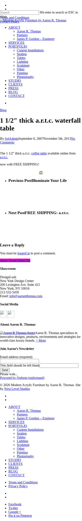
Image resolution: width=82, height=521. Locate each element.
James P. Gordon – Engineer (35, 418)
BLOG (13, 471)
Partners (22, 414)
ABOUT (14, 407)
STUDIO (14, 460)
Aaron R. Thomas (29, 410)
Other (20, 448)
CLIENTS (15, 464)
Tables (21, 437)
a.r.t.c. (4, 157)
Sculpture (23, 445)
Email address (16, 357)
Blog (3, 110)
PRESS (13, 467)
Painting (22, 452)
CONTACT (16, 475)
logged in (23, 253)
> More (41, 340)
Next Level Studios (17, 389)
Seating (22, 433)
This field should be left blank (20, 365)
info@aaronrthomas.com (25, 296)
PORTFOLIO (17, 426)
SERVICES (16, 422)
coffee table (39, 153)
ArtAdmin (11, 138)
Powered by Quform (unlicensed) (22, 378)
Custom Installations (30, 429)
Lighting (22, 441)
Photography (25, 456)
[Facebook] (3, 316)
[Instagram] (11, 316)
